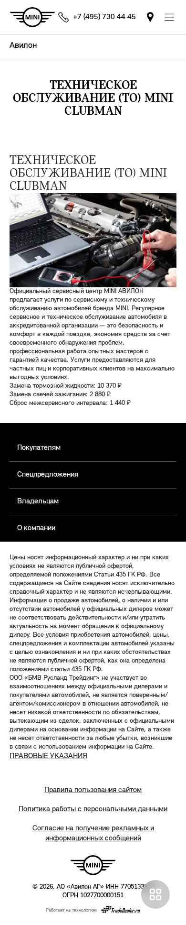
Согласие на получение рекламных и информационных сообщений (93, 833)
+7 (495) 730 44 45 (104, 17)
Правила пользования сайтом (93, 790)
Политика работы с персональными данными (93, 809)
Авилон (23, 46)
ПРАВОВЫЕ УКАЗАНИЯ (48, 756)
